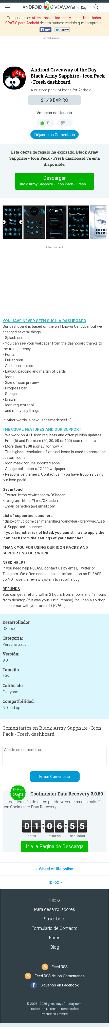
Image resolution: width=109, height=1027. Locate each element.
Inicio (54, 900)
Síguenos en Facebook (60, 985)
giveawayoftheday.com (65, 1004)
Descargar (56, 180)
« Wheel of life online (54, 869)
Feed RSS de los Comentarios (60, 976)
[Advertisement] (54, 53)
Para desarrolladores (54, 909)
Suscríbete (54, 918)
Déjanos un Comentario (54, 134)
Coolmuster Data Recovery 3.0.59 (66, 794)
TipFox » (54, 882)
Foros (54, 937)
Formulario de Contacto (54, 928)
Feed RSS (60, 967)
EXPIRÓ (54, 100)
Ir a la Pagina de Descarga (54, 846)
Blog (54, 947)
